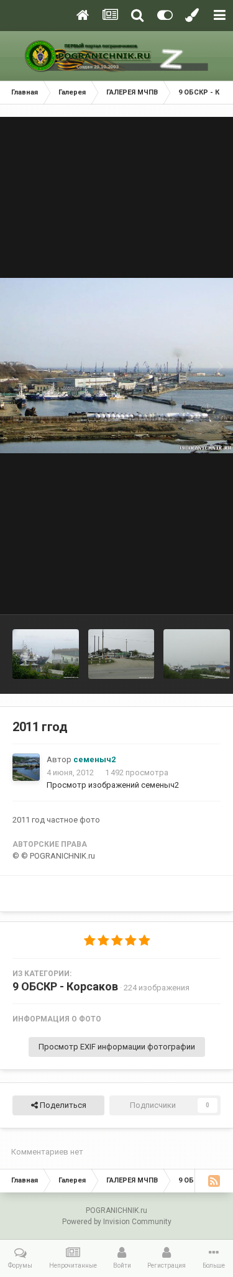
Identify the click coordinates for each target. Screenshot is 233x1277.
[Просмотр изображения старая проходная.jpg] (121, 654)
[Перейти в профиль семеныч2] (26, 767)
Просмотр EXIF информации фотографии (117, 1046)
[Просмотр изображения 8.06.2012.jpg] (196, 654)
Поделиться (62, 1105)
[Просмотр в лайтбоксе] (116, 365)
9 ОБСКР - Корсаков (65, 986)
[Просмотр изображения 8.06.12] (45, 654)
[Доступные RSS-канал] (213, 1180)
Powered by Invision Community (116, 1221)
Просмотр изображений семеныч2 (113, 785)
